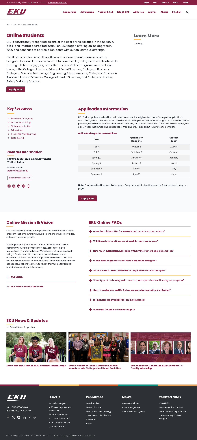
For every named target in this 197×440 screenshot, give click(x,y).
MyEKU (176, 2)
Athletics (138, 12)
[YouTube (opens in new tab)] (29, 417)
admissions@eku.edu (57, 2)
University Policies (58, 414)
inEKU (185, 2)
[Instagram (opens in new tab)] (18, 417)
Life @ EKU (123, 12)
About (164, 12)
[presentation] (36, 347)
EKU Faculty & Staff (59, 418)
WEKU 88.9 (164, 403)
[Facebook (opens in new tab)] (8, 417)
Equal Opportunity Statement (65, 435)
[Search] (187, 12)
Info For (176, 12)
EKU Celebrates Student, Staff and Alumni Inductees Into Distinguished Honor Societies (94, 366)
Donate (165, 2)
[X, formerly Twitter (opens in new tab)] (13, 417)
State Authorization (59, 422)
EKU (7, 25)
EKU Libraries (92, 403)
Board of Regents (58, 403)
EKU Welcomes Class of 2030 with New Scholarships (36, 365)
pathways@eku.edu (17, 170)
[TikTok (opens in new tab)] (34, 417)
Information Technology (98, 411)
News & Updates (130, 403)
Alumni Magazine (131, 407)
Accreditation (56, 426)
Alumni (152, 12)
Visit (155, 2)
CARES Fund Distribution (98, 415)
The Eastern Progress (133, 411)
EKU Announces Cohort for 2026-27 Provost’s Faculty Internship (157, 366)
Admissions (87, 12)
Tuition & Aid (105, 12)
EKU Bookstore (93, 407)
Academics (69, 12)
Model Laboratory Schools (172, 411)
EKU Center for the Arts (171, 407)
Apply (146, 2)
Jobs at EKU (92, 419)
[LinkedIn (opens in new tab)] (24, 417)
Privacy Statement (87, 435)
